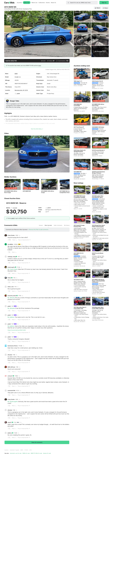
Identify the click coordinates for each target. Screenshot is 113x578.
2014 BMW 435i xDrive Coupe (47, 191)
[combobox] (82, 2)
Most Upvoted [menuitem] (48, 225)
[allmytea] (6, 355)
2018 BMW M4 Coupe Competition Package (79, 196)
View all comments (36, 442)
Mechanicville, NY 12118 (21, 90)
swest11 (10, 422)
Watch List (34, 2)
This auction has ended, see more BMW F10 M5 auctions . (24, 65)
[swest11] (6, 422)
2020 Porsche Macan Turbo (97, 253)
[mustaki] (11, 208)
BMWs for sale (26, 453)
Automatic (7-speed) (14, 450)
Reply (13, 239)
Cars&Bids (10, 244)
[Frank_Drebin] (6, 235)
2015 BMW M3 (27, 191)
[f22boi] (6, 278)
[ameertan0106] (6, 390)
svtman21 (10, 376)
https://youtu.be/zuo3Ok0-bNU (17, 330)
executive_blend (12, 295)
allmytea (10, 354)
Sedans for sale (47, 453)
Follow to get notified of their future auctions (21, 218)
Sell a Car (26, 2)
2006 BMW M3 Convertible (78, 105)
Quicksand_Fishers (13, 345)
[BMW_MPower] (6, 367)
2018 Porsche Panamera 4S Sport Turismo (98, 172)
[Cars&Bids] (6, 244)
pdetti (18, 93)
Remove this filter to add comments (38, 229)
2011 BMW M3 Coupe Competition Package (66, 191)
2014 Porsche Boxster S (98, 150)
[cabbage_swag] (6, 256)
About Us (53, 2)
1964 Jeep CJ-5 (78, 81)
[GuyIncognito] (6, 267)
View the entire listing (36, 129)
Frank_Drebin (11, 235)
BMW (16, 73)
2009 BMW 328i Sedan (98, 127)
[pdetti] (15, 93)
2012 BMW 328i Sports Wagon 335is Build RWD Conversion (98, 281)
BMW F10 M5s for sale (36, 453)
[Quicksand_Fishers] (6, 346)
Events (48, 2)
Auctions (19, 2)
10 (9, 239)
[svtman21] (6, 376)
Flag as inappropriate (23, 239)
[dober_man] (6, 287)
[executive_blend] (6, 295)
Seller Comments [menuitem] (58, 225)
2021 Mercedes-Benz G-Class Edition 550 (80, 308)
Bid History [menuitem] (67, 225)
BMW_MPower (11, 367)
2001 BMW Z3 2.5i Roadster (78, 253)
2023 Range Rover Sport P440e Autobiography (98, 226)
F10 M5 (17, 77)
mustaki (15, 208)
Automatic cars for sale (15, 453)
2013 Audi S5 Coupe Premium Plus (79, 226)
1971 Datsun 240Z (78, 279)
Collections (42, 2)
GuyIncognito (11, 267)
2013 (30, 450)
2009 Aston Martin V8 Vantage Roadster (79, 151)
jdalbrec (10, 433)
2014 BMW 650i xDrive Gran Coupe (10, 191)
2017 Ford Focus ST (79, 127)
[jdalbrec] (6, 433)
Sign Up (104, 2)
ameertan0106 (11, 390)
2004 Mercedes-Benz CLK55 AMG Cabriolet (98, 308)
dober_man (11, 286)
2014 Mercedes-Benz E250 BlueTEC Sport (97, 196)
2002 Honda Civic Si (97, 81)
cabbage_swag (12, 256)
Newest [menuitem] (41, 225)
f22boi (9, 277)
